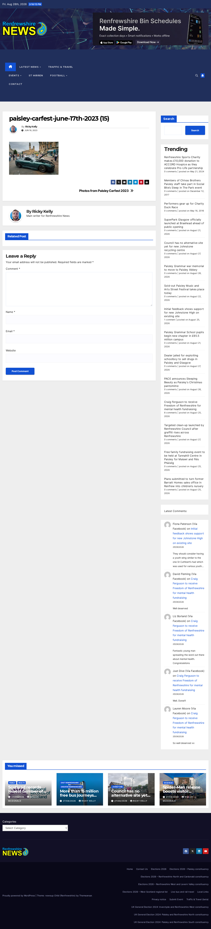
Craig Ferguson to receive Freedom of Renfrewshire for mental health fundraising (182, 405)
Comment (13, 268)
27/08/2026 (18, 797)
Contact (15, 84)
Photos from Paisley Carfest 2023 (104, 191)
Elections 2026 (158, 869)
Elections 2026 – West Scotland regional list (145, 891)
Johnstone (117, 787)
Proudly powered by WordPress (19, 895)
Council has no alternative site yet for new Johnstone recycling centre (183, 246)
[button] (196, 75)
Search (168, 119)
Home (130, 869)
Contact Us (142, 869)
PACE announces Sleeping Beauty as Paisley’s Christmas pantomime (183, 382)
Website (11, 350)
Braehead (168, 783)
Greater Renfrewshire (71, 787)
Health (21, 783)
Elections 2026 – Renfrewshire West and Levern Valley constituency (173, 884)
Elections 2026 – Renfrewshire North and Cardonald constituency (175, 876)
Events (14, 75)
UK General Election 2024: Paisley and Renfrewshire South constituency (171, 922)
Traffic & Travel (60, 66)
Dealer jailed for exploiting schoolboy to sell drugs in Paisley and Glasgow (181, 359)
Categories (9, 821)
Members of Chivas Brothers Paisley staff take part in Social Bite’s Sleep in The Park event (184, 184)
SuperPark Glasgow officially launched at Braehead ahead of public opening (184, 223)
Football (58, 75)
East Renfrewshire (70, 783)
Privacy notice (159, 899)
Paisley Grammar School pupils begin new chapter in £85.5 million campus (184, 335)
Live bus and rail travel (182, 891)
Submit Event (176, 899)
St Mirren (36, 75)
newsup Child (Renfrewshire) (60, 895)
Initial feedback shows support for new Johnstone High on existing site (184, 312)
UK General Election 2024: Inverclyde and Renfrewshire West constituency (170, 907)
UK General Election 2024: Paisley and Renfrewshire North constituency (171, 914)
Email (10, 331)
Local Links (203, 891)
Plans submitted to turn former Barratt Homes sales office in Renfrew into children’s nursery (184, 482)
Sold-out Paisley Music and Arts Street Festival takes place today (184, 289)
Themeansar (85, 895)
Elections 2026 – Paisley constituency (189, 869)
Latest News (29, 66)
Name (10, 312)
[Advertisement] (139, 75)
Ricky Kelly (31, 126)
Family (12, 783)
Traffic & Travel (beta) (197, 899)
